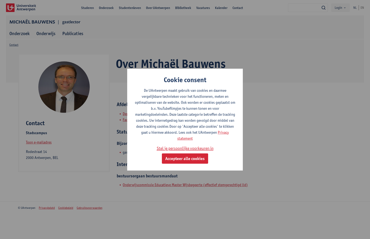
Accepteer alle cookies (185, 158)
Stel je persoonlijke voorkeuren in (185, 148)
